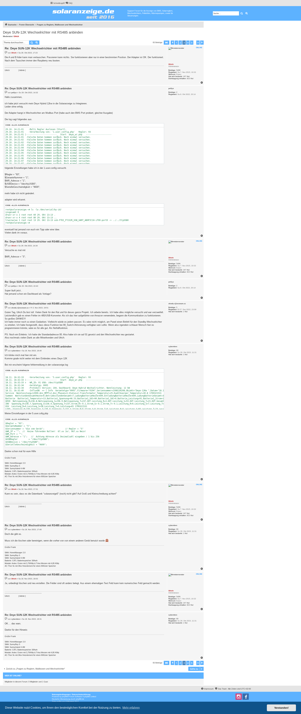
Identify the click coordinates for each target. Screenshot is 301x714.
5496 (178, 70)
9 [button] (198, 42)
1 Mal (185, 312)
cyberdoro (172, 346)
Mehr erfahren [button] (131, 707)
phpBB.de (80, 699)
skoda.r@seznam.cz (177, 304)
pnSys (171, 88)
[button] (166, 42)
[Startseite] (88, 13)
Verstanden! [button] (281, 707)
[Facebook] (245, 696)
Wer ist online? (13, 676)
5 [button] (191, 42)
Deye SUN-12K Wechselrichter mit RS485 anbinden (43, 32)
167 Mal (186, 76)
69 (177, 350)
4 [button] (187, 42)
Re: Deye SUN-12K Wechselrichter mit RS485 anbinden (43, 48)
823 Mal (190, 78)
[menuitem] (68, 3)
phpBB (65, 696)
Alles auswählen (20, 125)
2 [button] (180, 42)
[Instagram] (239, 696)
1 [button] (176, 42)
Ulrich (16, 36)
